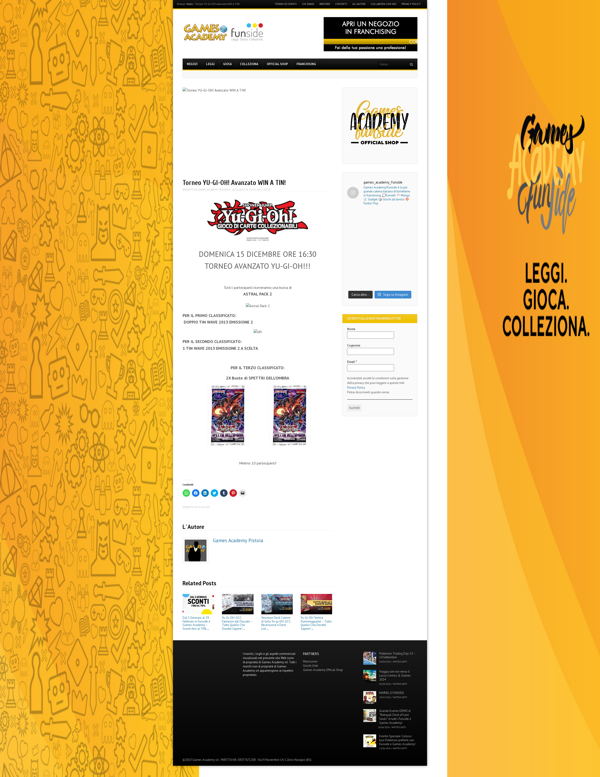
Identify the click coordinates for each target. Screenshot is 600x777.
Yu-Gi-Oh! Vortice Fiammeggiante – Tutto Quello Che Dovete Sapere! (316, 623)
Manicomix (310, 661)
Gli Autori (359, 4)
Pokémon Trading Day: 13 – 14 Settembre (397, 655)
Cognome (353, 345)
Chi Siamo (308, 4)
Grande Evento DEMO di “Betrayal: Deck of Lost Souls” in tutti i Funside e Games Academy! (395, 717)
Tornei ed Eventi (286, 4)
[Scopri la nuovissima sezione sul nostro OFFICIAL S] (379, 268)
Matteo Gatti (400, 661)
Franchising (306, 64)
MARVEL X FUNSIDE (391, 693)
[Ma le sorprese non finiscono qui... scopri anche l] (379, 229)
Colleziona (249, 64)
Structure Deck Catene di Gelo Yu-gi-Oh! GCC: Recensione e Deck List (276, 623)
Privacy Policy (411, 4)
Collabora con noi (383, 4)
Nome (351, 329)
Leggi (210, 64)
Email (352, 362)
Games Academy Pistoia (213, 189)
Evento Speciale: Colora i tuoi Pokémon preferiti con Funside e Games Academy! (397, 740)
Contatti (341, 4)
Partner (324, 4)
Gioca (227, 64)
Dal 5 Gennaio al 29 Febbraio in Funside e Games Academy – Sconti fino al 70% (196, 623)
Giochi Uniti (310, 666)
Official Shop (277, 64)
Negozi (192, 64)
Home (189, 4)
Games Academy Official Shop (323, 670)
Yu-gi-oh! (255, 189)
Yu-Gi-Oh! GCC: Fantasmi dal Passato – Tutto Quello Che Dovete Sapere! (237, 623)
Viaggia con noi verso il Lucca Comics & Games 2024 (395, 675)
